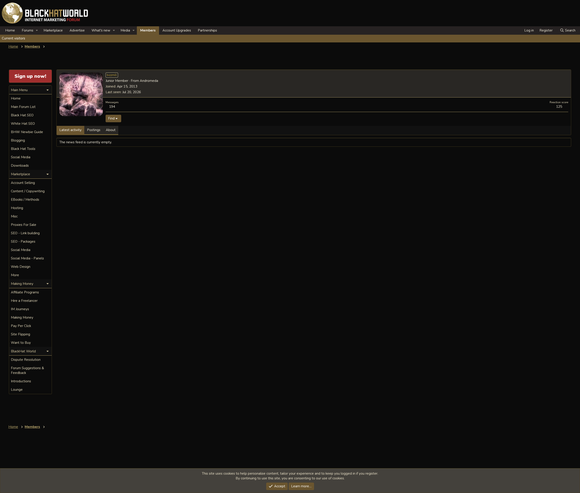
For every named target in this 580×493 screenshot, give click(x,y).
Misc (14, 216)
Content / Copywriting (28, 191)
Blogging (18, 140)
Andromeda (149, 80)
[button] (37, 30)
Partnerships (207, 30)
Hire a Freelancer (24, 300)
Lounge (17, 389)
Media (125, 30)
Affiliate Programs (25, 292)
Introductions (21, 381)
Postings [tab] (93, 130)
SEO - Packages (23, 241)
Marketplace (53, 30)
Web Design (20, 266)
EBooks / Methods (25, 199)
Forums (27, 30)
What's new (101, 30)
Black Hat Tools (23, 148)
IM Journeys (20, 309)
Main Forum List (23, 107)
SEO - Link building (25, 233)
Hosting (17, 208)
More (15, 275)
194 (112, 106)
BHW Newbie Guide (27, 132)
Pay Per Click (21, 326)
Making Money (22, 317)
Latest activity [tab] (70, 130)
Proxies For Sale (23, 224)
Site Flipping (20, 334)
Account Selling (23, 183)
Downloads (20, 165)
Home (10, 30)
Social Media (20, 157)
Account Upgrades (176, 30)
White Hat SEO (23, 123)
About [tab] (111, 130)
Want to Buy (21, 342)
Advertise (77, 30)
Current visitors (13, 38)
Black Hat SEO (22, 115)
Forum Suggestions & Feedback (27, 370)
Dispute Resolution (26, 359)
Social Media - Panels (27, 258)
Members (148, 30)
